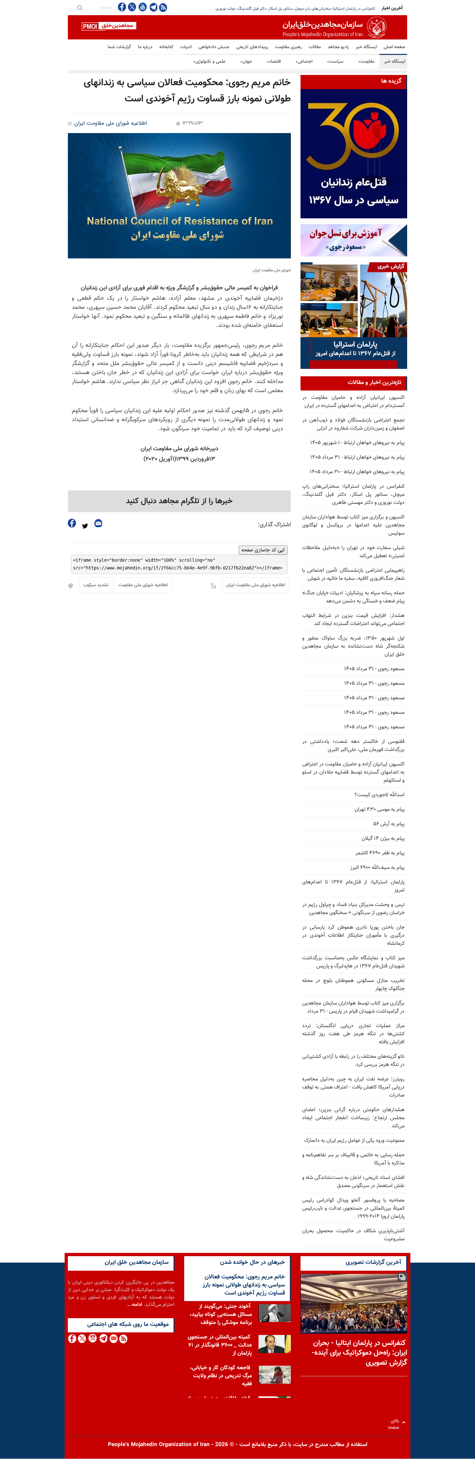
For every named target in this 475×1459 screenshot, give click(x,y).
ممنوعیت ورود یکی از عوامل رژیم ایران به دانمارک (354, 1141)
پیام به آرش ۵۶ (389, 824)
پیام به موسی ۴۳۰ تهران (379, 810)
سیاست (335, 61)
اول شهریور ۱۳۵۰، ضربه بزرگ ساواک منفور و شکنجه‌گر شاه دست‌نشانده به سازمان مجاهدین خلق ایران (353, 646)
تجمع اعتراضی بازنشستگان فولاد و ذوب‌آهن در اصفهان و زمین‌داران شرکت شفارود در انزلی (353, 424)
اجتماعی (303, 61)
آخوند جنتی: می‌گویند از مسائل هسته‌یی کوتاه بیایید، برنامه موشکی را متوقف (221, 1314)
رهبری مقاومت (288, 47)
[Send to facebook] (72, 523)
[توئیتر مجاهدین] (132, 7)
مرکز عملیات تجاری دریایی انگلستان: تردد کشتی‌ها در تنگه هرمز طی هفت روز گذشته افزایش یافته (353, 1034)
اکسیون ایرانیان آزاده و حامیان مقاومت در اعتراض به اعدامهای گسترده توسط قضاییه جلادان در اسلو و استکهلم (353, 772)
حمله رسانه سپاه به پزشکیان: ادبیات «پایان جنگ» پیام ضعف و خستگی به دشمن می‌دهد (353, 597)
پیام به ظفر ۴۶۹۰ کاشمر (380, 853)
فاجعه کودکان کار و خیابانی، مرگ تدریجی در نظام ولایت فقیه (221, 1376)
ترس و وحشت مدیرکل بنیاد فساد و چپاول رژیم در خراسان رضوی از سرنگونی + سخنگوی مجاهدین (353, 909)
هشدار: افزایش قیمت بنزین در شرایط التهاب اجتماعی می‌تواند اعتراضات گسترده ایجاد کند (353, 620)
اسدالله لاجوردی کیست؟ (379, 795)
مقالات (315, 47)
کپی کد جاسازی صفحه (263, 550)
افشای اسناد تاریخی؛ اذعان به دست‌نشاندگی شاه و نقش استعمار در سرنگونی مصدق (353, 1182)
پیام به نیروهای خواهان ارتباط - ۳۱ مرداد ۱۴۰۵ (357, 457)
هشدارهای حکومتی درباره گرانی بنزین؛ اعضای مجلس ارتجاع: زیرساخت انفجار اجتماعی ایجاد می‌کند (353, 1118)
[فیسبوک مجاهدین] (122, 7)
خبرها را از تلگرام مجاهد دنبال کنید (179, 501)
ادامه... (134, 1304)
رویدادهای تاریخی (252, 47)
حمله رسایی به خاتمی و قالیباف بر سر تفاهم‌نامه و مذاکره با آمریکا (353, 1159)
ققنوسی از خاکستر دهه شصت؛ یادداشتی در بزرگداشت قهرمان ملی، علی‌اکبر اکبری (353, 746)
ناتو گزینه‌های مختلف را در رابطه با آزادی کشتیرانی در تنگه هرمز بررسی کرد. (353, 1061)
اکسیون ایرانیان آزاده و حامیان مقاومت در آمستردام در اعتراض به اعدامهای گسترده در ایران (353, 402)
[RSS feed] (163, 7)
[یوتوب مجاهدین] (142, 7)
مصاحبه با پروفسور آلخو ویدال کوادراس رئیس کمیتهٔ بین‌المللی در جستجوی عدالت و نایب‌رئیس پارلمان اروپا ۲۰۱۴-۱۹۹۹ (353, 1208)
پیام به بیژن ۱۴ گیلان (383, 839)
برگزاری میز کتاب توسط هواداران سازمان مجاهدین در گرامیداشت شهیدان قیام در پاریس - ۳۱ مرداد (353, 1007)
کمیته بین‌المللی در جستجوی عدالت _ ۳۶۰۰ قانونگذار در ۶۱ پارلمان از (220, 1345)
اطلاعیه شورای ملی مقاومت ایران (110, 123)
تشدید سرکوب (96, 585)
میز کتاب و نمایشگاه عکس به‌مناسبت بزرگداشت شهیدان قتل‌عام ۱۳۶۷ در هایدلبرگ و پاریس (353, 962)
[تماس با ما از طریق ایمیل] (113, 1338)
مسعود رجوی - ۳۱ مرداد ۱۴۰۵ (374, 669)
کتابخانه (166, 47)
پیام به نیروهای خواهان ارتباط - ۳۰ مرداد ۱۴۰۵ (357, 472)
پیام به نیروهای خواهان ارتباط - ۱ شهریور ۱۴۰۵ (357, 443)
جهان (246, 61)
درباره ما (145, 47)
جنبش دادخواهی (213, 47)
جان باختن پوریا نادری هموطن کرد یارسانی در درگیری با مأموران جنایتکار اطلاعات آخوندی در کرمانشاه (353, 935)
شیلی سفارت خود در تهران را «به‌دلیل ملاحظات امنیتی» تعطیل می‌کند (353, 552)
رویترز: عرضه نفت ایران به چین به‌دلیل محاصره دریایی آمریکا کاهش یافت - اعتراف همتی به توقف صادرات (353, 1087)
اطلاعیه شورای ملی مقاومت (143, 585)
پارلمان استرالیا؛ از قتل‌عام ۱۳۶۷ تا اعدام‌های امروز (353, 886)
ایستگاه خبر (366, 47)
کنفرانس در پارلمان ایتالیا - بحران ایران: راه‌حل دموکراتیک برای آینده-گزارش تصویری (359, 1353)
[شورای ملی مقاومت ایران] (179, 195)
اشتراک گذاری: (274, 524)
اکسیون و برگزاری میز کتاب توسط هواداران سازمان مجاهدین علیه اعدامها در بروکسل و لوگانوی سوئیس (353, 525)
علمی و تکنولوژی (209, 61)
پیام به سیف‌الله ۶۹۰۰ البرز (377, 868)
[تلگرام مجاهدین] (152, 7)
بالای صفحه (395, 1422)
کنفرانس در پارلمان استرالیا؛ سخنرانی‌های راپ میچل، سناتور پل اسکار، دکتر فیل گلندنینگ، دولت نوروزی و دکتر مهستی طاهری (353, 495)
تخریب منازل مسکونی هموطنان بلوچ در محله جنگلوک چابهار (353, 985)
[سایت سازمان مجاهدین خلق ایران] (237, 27)
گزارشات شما (119, 47)
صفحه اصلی (394, 47)
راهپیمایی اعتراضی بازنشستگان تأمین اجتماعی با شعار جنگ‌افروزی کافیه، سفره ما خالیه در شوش (353, 575)
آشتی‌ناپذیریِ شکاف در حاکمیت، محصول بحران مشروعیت (353, 1235)
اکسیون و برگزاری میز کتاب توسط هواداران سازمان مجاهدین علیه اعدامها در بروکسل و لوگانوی (302, 9)
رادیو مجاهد (338, 47)
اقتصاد (274, 61)
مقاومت (366, 61)
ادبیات (186, 47)
